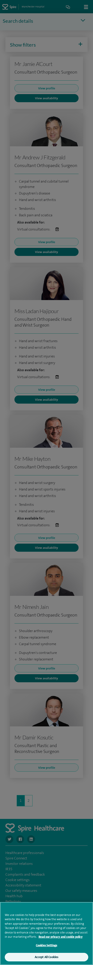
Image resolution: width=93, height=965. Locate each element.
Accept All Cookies (46, 957)
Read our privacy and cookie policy (61, 937)
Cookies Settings (46, 945)
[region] (46, 933)
